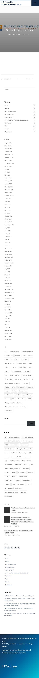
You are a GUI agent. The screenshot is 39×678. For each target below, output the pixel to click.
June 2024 (7, 204)
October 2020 (8, 295)
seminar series (23, 391)
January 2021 (8, 286)
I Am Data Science (9, 114)
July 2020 (7, 304)
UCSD (29, 399)
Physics (7, 387)
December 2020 (9, 289)
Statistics (17, 395)
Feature (7, 108)
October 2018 (8, 336)
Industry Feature (9, 117)
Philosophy (26, 383)
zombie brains (8, 410)
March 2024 (8, 213)
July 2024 (7, 201)
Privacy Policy (14, 650)
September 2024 (9, 195)
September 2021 (9, 263)
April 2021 (7, 277)
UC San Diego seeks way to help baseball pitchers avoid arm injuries (18, 532)
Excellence (13, 367)
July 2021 (7, 269)
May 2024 (7, 207)
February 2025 (8, 181)
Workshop (23, 406)
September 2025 (9, 163)
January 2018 (8, 339)
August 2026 (8, 143)
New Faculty (8, 123)
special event (8, 395)
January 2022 (8, 254)
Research (7, 129)
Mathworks (18, 379)
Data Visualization (9, 363)
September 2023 (9, 225)
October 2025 (8, 160)
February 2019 (8, 330)
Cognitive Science (27, 355)
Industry (7, 371)
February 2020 (8, 313)
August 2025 (8, 166)
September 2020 (9, 298)
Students (7, 399)
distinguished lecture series (24, 363)
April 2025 (7, 175)
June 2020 (7, 307)
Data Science (24, 359)
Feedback (5, 653)
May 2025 (7, 172)
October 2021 (8, 260)
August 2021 (8, 266)
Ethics (6, 367)
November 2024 (9, 189)
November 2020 (9, 292)
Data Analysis (14, 359)
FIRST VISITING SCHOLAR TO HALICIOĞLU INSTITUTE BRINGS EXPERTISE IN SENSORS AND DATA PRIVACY (22, 520)
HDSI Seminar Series (10, 111)
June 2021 (7, 272)
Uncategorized (8, 132)
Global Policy (22, 367)
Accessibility (5, 650)
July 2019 (7, 318)
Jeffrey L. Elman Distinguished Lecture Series (16, 120)
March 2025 (8, 178)
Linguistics (26, 371)
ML (32, 379)
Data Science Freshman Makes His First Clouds (22, 509)
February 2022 (8, 251)
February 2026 (8, 148)
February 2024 (8, 216)
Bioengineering (9, 355)
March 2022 (8, 248)
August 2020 (8, 301)
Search (6, 418)
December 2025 (9, 154)
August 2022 (8, 236)
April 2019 (7, 327)
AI (5, 351)
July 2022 (7, 239)
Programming (21, 387)
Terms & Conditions (24, 650)
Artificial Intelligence (27, 351)
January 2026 (8, 151)
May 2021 (7, 274)
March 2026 (8, 145)
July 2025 (7, 169)
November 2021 (9, 257)
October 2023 (8, 222)
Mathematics (8, 379)
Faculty (7, 105)
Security (7, 391)
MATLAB (26, 379)
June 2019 (7, 321)
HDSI (30, 367)
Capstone (17, 355)
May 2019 (7, 324)
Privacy (14, 387)
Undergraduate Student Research (13, 403)
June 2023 (7, 230)
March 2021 (8, 280)
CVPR (6, 359)
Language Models (16, 371)
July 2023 (7, 228)
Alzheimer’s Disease (14, 351)
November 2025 (9, 157)
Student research (27, 395)
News (6, 126)
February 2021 (8, 283)
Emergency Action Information (17, 653)
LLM (6, 375)
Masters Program (26, 375)
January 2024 (8, 219)
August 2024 (8, 198)
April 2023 (7, 233)
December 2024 (9, 187)
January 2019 (8, 333)
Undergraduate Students (11, 406)
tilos (13, 399)
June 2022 (7, 242)
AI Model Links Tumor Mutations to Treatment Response (19, 595)
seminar (14, 391)
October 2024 (8, 192)
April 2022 (7, 245)
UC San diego (21, 399)
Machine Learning (14, 375)
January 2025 (8, 184)
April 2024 (7, 210)
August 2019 (8, 316)
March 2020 (8, 310)
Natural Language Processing (12, 383)
